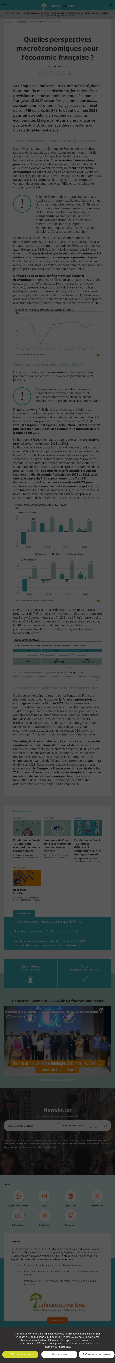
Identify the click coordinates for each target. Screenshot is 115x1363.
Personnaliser (59, 1354)
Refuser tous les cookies (96, 1354)
